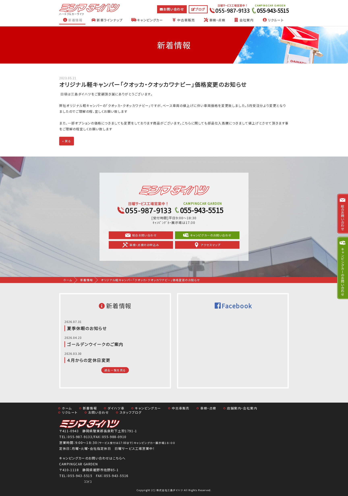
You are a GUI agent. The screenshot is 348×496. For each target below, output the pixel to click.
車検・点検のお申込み (144, 245)
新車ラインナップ (110, 20)
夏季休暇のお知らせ (87, 328)
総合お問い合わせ (144, 235)
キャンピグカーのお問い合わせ (210, 235)
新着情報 (75, 20)
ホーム (67, 280)
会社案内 (246, 20)
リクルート (276, 20)
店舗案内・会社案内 (242, 408)
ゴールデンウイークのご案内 (95, 344)
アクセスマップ (211, 245)
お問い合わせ (173, 9)
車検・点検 (217, 20)
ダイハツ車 (116, 408)
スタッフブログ (131, 412)
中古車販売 (186, 20)
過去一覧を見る (115, 370)
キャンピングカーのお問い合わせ (342, 271)
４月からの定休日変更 (89, 360)
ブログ (200, 9)
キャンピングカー (150, 20)
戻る (66, 141)
